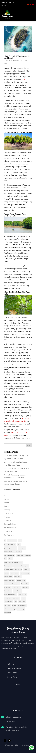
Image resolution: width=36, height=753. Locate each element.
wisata (14, 605)
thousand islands (10, 524)
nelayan (6, 573)
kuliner (6, 503)
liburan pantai (8, 566)
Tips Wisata (8, 531)
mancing (7, 510)
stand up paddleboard (10, 594)
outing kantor (14, 573)
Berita (5, 63)
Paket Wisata (8, 513)
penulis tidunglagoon (12, 60)
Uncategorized (9, 535)
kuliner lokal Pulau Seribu (24, 555)
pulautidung (25, 587)
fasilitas (6, 499)
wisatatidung (20, 609)
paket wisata (17, 576)
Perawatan (7, 517)
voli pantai (7, 605)
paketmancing (8, 576)
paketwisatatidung (9, 580)
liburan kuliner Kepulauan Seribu (13, 562)
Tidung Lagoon (8, 601)
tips (16, 601)
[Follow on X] (9, 740)
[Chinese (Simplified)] (28, 4)
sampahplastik (18, 591)
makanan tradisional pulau (21, 566)
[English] (31, 4)
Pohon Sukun (24, 584)
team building (22, 594)
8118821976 (11, 722)
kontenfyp (19, 551)
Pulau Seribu (16, 587)
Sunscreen (7, 521)
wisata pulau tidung (9, 609)
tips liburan (22, 601)
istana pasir (22, 548)
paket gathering (25, 573)
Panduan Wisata (21, 580)
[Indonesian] (33, 4)
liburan (6, 506)
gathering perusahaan (10, 548)
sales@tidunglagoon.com (14, 717)
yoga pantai (7, 612)
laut (5, 559)
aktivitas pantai (12, 541)
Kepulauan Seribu (9, 551)
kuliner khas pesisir (9, 555)
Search (29, 445)
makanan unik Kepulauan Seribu (13, 569)
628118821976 (4, 2)
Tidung (23, 598)
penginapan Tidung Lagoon (11, 584)
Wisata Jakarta (22, 605)
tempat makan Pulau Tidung (11, 598)
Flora (19, 544)
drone (20, 541)
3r (5, 541)
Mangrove (26, 569)
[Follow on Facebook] (5, 740)
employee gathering (9, 544)
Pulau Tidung (7, 591)
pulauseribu (7, 587)
